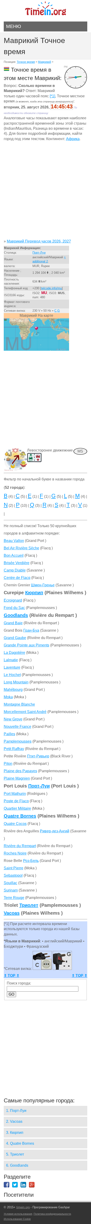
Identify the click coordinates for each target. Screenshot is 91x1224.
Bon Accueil (14, 555)
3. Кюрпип (14, 1133)
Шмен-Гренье (43, 585)
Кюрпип (34, 592)
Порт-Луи (39, 252)
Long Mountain (16, 682)
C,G (57, 310)
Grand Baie (13, 623)
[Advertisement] (45, 192)
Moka (8, 697)
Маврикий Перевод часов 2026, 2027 (39, 241)
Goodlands (16, 615)
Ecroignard (13, 600)
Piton (8, 764)
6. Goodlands (17, 1165)
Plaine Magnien (17, 778)
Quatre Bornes (20, 815)
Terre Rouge (14, 898)
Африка (73, 139)
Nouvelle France (17, 727)
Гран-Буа (31, 630)
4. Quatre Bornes (20, 1143)
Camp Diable (15, 570)
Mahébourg (13, 690)
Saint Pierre (13, 868)
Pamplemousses (18, 741)
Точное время (26, 62)
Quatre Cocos (15, 824)
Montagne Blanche (19, 704)
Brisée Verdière (16, 563)
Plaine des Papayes (20, 771)
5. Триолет (15, 1154)
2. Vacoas (14, 1121)
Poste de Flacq (16, 801)
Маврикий (44, 62)
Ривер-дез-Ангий (54, 831)
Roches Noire (15, 853)
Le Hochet (12, 675)
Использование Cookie (17, 1219)
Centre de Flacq (17, 578)
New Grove (13, 719)
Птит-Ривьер (38, 756)
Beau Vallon (14, 541)
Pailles (9, 734)
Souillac (10, 883)
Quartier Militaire (17, 808)
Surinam (11, 890)
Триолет (28, 905)
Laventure (12, 667)
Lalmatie (11, 660)
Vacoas (12, 913)
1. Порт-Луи (16, 1111)
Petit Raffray (14, 749)
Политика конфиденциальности (52, 1213)
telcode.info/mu (51, 288)
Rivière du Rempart (20, 846)
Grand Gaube (15, 638)
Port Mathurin (15, 794)
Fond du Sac (14, 608)
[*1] (52, 96)
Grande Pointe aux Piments (26, 645)
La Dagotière (14, 653)
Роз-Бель (31, 861)
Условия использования (18, 1213)
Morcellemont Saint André (25, 712)
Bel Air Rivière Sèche (21, 548)
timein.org (23, 1207)
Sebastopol (13, 875)
